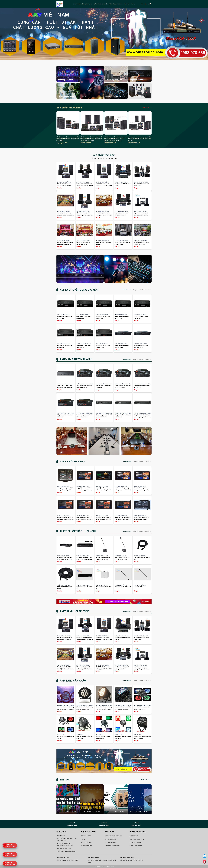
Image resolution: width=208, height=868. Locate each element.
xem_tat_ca (146, 107)
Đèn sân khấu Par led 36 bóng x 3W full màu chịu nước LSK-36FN (65, 709)
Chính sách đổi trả (110, 839)
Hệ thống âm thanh (116, 4)
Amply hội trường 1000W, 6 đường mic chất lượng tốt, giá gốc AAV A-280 (142, 490)
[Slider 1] (104, 601)
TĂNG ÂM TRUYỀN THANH (64, 384)
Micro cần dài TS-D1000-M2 (123, 586)
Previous (4, 35)
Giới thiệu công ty (86, 835)
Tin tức (127, 4)
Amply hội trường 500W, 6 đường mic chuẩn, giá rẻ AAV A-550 (104, 490)
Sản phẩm (88, 4)
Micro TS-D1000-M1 (140, 586)
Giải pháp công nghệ (100, 4)
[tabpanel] (104, 441)
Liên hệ (133, 4)
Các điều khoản (134, 835)
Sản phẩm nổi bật (138, 290)
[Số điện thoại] (204, 861)
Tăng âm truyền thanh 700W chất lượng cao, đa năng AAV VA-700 (142, 417)
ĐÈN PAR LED (60, 734)
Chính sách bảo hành (111, 842)
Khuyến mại (148, 290)
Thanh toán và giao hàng (137, 839)
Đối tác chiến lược (86, 842)
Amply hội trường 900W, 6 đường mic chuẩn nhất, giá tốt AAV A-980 (104, 519)
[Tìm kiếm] (142, 4)
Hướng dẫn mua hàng (136, 845)
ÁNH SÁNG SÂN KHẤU (63, 705)
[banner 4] (104, 760)
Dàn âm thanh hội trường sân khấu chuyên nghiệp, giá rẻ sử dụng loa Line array (115, 140)
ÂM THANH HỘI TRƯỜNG (82, 182)
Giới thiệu (81, 4)
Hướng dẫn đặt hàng (135, 842)
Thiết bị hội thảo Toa (63, 555)
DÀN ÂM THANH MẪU (63, 182)
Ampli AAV (60, 486)
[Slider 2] (104, 441)
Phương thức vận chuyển (112, 845)
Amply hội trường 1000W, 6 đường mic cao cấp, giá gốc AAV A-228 (65, 519)
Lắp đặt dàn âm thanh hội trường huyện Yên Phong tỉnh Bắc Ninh (84, 215)
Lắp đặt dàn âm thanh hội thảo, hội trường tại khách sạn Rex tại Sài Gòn (65, 215)
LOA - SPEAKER (61, 314)
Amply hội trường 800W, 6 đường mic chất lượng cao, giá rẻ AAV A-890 (84, 519)
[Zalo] (204, 856)
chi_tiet (74, 811)
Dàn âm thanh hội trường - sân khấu (67, 137)
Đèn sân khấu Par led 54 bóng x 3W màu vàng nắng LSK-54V (104, 709)
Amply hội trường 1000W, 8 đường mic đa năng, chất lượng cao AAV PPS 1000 (65, 490)
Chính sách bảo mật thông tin (113, 835)
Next (203, 35)
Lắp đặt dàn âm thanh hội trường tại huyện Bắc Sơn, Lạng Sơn (141, 215)
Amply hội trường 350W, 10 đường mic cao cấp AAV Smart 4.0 (142, 519)
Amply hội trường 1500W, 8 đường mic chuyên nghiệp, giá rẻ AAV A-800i (122, 519)
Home (74, 4)
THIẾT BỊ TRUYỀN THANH (83, 384)
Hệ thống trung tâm (86, 845)
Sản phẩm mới (127, 290)
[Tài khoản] (146, 4)
